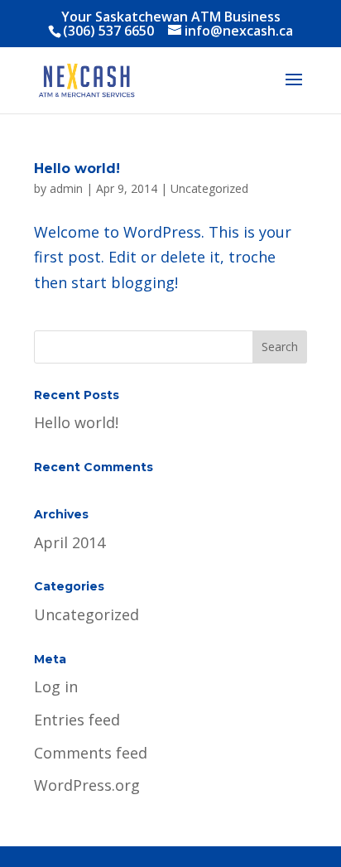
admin (66, 188)
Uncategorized (209, 188)
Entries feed (77, 720)
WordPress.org (87, 785)
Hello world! (77, 168)
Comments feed (90, 753)
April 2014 (69, 542)
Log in (56, 686)
